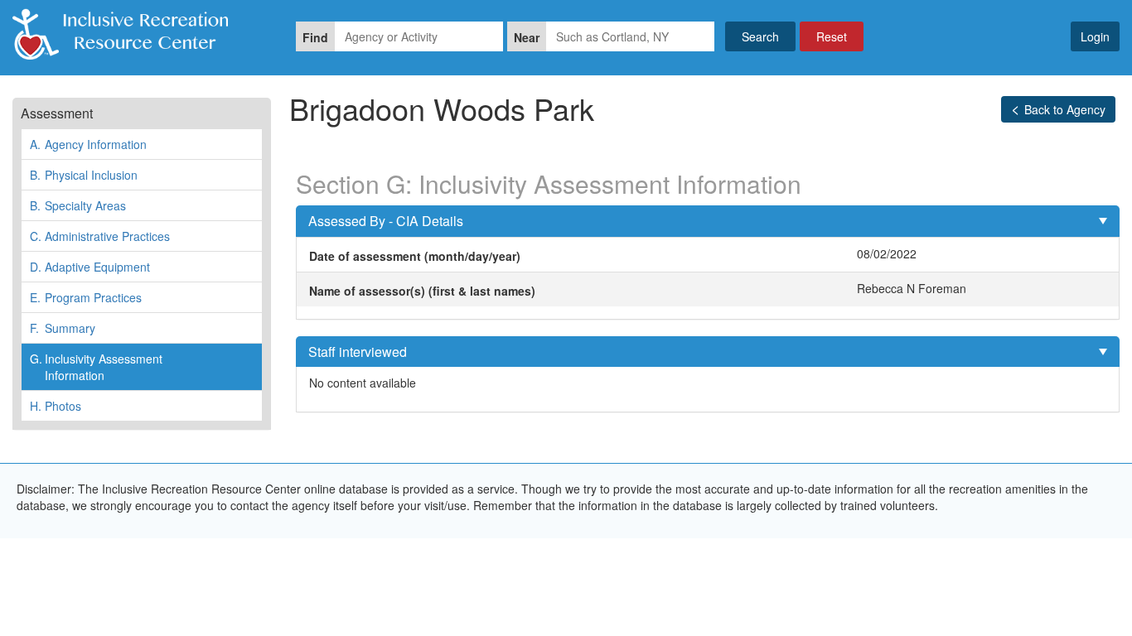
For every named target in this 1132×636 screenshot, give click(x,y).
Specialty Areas (78, 205)
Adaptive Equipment (90, 266)
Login (1095, 36)
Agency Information (88, 144)
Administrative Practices (100, 236)
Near (526, 37)
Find (315, 37)
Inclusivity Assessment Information (96, 366)
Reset (831, 36)
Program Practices (86, 297)
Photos (55, 406)
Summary (62, 328)
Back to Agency (1064, 109)
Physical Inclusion (84, 174)
